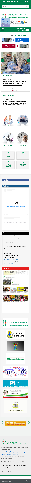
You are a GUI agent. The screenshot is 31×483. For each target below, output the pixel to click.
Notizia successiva (29, 96)
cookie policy (8, 481)
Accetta (28, 481)
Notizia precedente (26, 96)
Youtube (7, 268)
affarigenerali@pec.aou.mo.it (11, 451)
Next (29, 422)
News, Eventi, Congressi (9, 96)
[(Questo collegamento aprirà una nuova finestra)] (15, 22)
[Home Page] (15, 13)
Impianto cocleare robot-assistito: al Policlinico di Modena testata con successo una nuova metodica (14, 83)
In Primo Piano (7, 75)
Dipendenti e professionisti (21, 29)
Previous (2, 422)
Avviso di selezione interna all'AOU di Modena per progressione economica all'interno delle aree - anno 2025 (14, 103)
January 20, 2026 (9, 264)
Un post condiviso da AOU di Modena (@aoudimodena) (16, 222)
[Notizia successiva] (28, 60)
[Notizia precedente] (2, 60)
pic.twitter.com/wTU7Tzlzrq (11, 259)
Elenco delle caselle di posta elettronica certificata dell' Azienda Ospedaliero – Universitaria (14, 453)
